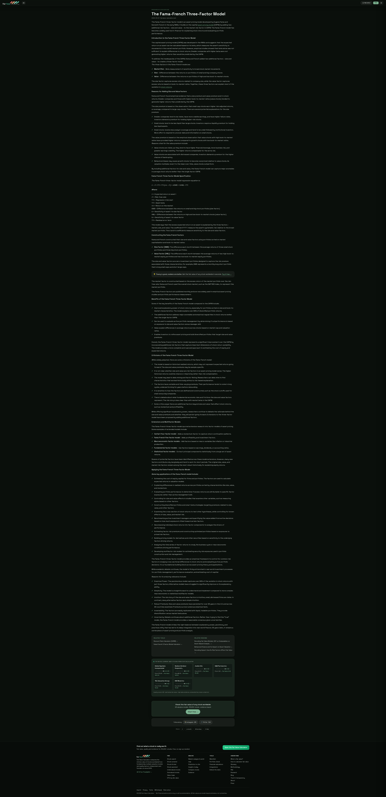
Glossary (233, 764)
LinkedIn (189, 729)
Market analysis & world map (196, 760)
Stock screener (172, 762)
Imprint (139, 790)
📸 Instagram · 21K (190, 722)
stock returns (166, 87)
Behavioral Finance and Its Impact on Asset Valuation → (213, 647)
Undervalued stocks (173, 770)
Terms (151, 790)
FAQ (232, 770)
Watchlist (213, 759)
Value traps (171, 775)
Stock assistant (172, 767)
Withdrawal (158, 790)
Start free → (193, 712)
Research (234, 772)
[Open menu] (381, 3)
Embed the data (215, 770)
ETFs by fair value (173, 778)
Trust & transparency (238, 778)
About (233, 780)
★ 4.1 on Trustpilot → (144, 772)
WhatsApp (198, 729)
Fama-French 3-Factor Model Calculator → (168, 644)
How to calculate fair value (240, 762)
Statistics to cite (194, 764)
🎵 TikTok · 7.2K (206, 722)
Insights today (193, 767)
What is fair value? (237, 759)
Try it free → (226, 274)
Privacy (145, 790)
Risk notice (167, 790)
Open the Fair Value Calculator (236, 747)
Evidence (191, 772)
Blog (232, 775)
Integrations (214, 767)
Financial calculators (216, 764)
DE (23, 3)
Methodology (235, 767)
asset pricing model (206, 25)
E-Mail (207, 729)
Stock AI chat (171, 764)
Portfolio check (215, 762)
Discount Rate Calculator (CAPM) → (166, 641)
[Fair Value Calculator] (11, 3)
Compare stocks (193, 770)
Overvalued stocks (173, 772)
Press (232, 783)
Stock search (171, 759)
